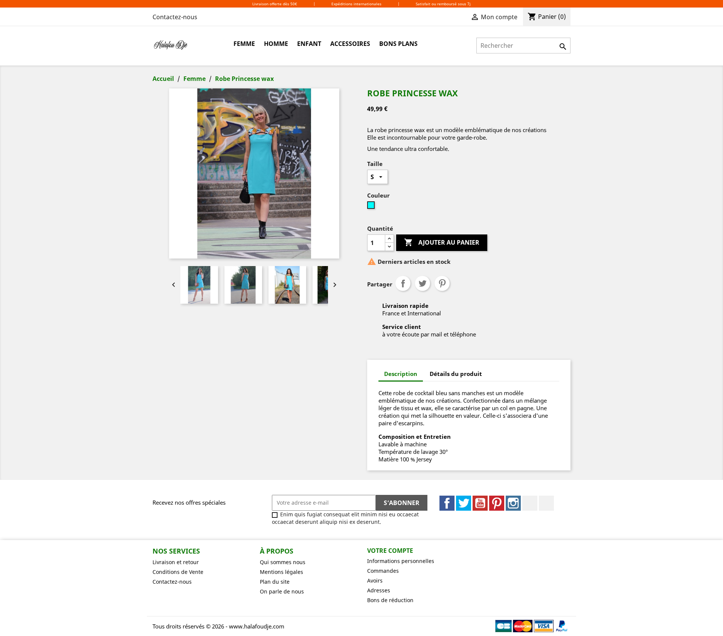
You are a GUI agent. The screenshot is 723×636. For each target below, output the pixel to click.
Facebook (447, 503)
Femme (244, 44)
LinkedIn (529, 503)
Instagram (513, 503)
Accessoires (350, 44)
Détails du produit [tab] (456, 373)
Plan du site (275, 581)
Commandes (383, 570)
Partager (402, 283)
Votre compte (390, 550)
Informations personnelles (400, 560)
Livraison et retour (176, 562)
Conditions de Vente (178, 571)
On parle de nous (282, 591)
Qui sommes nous (282, 562)
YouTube (480, 503)
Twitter (463, 503)
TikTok (546, 503)
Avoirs (375, 580)
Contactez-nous (175, 17)
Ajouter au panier (441, 242)
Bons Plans (398, 44)
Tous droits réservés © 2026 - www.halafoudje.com (218, 626)
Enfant (309, 44)
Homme (276, 44)
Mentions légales (281, 571)
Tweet (422, 283)
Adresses (378, 590)
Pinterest (442, 283)
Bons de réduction (390, 600)
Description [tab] (400, 373)
